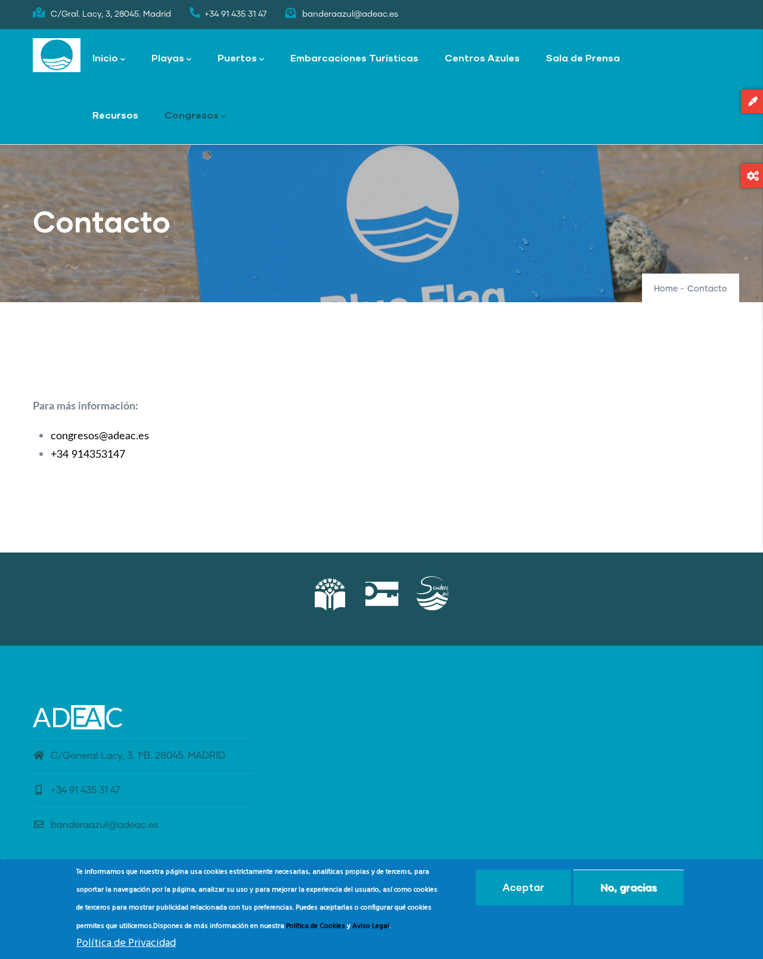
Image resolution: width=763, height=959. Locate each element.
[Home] (56, 55)
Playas (167, 57)
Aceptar (523, 887)
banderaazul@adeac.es (105, 825)
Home (666, 289)
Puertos (237, 57)
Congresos (192, 114)
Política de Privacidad (126, 943)
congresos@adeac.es (100, 436)
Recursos (115, 114)
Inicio (105, 57)
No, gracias (628, 887)
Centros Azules (482, 57)
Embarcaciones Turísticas (354, 57)
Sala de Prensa (583, 57)
